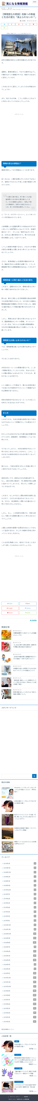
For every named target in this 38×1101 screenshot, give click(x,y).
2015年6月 (19, 1004)
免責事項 (26, 1096)
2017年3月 (19, 912)
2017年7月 (19, 894)
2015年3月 (19, 1017)
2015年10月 (19, 986)
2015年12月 (19, 978)
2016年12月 (19, 925)
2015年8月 (19, 995)
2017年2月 (19, 916)
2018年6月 (19, 877)
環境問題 (34, 620)
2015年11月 (19, 982)
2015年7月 (19, 1000)
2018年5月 (19, 881)
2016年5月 (19, 956)
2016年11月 (19, 929)
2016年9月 (19, 938)
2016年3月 (19, 965)
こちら (12, 1029)
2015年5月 (19, 1008)
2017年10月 (19, 890)
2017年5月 (19, 903)
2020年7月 (19, 868)
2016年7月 (19, 947)
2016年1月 (19, 973)
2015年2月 (19, 1022)
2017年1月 (19, 921)
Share (28, 603)
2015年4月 (19, 1013)
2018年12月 (19, 872)
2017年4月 (19, 907)
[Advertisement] (19, 135)
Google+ (10, 608)
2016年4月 (19, 960)
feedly (28, 613)
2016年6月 (19, 951)
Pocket (10, 613)
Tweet (10, 603)
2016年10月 (19, 934)
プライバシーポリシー (15, 1096)
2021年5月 (19, 863)
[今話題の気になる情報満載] (14, 3)
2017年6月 (19, 899)
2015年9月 (19, 991)
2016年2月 (19, 969)
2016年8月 (19, 943)
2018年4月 (19, 885)
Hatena (28, 608)
